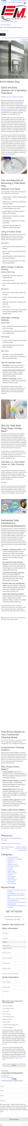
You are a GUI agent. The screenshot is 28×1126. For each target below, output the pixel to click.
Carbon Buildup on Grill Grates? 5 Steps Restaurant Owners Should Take (16, 895)
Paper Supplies (6, 1022)
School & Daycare (12, 879)
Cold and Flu (10, 860)
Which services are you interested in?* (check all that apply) (12, 1001)
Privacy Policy (21, 1042)
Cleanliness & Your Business (13, 843)
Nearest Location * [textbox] (7, 948)
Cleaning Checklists (12, 857)
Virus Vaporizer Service (8, 1008)
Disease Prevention (12, 864)
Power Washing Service (8, 1016)
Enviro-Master (20, 96)
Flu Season (10, 867)
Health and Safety (12, 873)
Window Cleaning (7, 1019)
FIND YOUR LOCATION (7, 1077)
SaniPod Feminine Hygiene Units (10, 1024)
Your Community (11, 883)
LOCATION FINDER (5, 25)
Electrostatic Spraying (13, 866)
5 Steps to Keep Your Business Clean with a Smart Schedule (21, 848)
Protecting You (11, 878)
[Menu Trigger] (25, 3)
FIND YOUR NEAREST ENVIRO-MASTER (11, 27)
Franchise (9, 869)
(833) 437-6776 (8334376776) (10, 21)
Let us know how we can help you (12, 916)
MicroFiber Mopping (8, 1027)
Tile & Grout (6, 1011)
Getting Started (11, 871)
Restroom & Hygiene (8, 1005)
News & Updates (11, 876)
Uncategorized (11, 881)
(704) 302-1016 (5, 1075)
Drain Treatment (7, 1013)
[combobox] (14, 948)
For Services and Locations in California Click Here (15, 37)
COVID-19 (10, 862)
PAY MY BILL (23, 0)
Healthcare (10, 874)
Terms (4, 1044)
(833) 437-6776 (16, 0)
